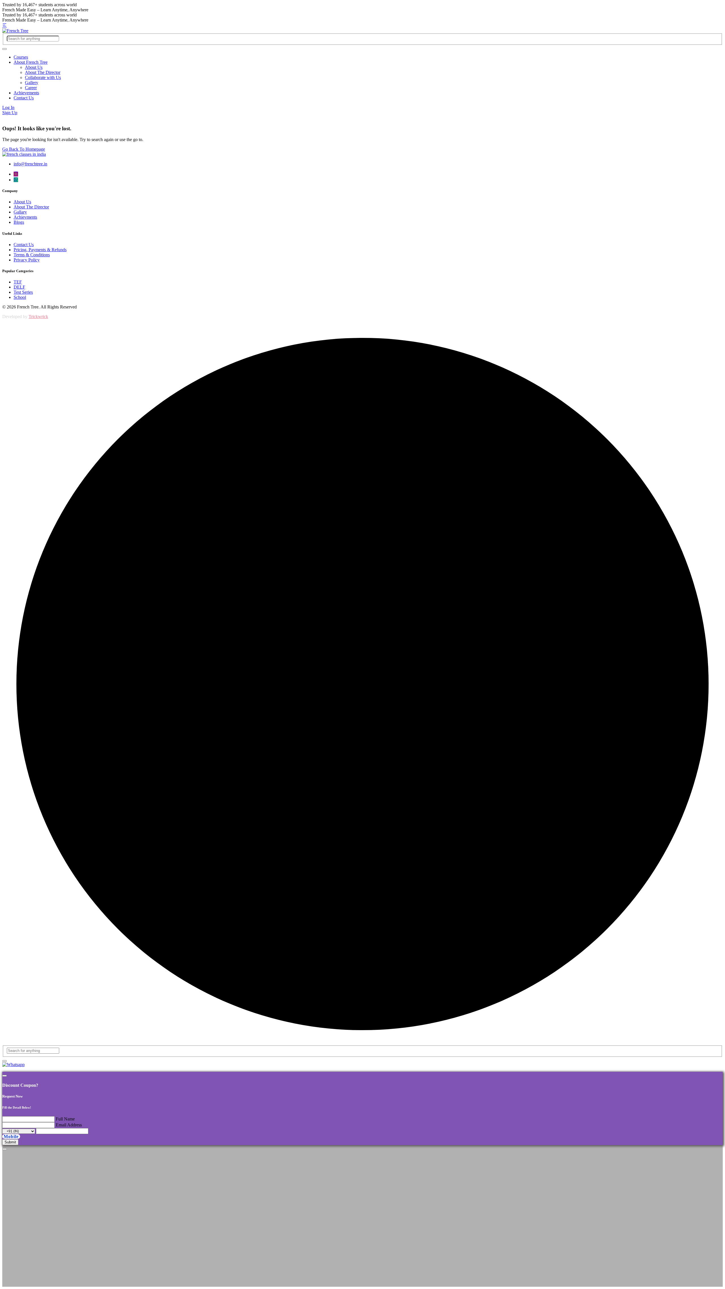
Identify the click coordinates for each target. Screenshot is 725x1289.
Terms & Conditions (32, 254)
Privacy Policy (27, 259)
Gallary (20, 212)
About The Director (42, 72)
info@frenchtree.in (30, 163)
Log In (8, 107)
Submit (10, 1142)
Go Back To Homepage (23, 149)
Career (31, 87)
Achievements (26, 92)
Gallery (31, 82)
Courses (21, 57)
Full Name (65, 1119)
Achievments (25, 217)
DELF (19, 287)
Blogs (19, 222)
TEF (18, 282)
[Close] (4, 1076)
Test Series (23, 292)
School (20, 297)
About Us (33, 67)
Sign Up (9, 112)
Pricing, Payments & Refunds (40, 249)
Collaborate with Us (43, 77)
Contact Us (24, 97)
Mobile (11, 1136)
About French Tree (31, 62)
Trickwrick (38, 316)
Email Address (69, 1124)
